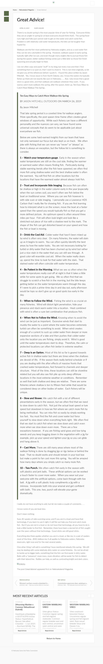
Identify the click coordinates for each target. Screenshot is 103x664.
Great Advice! (31, 569)
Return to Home (54, 639)
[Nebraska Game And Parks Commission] (53, 4)
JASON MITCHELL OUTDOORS (40, 101)
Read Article (22, 631)
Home (6, 13)
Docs (6, 19)
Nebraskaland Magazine (26, 10)
